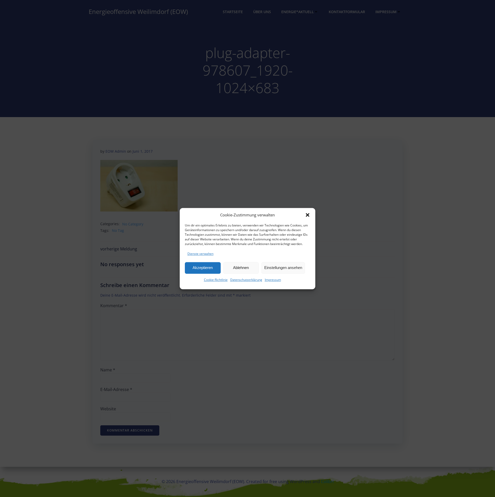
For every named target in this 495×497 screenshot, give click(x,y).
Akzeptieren (203, 267)
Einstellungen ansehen (283, 267)
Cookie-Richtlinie (216, 280)
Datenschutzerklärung (246, 280)
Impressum (273, 280)
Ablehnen (241, 267)
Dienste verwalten (200, 253)
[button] (307, 214)
